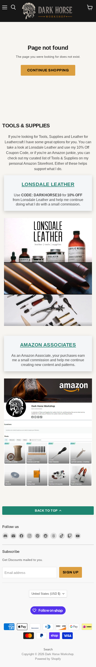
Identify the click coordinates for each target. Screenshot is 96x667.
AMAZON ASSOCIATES (48, 345)
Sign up (70, 572)
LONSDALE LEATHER (48, 184)
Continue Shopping (48, 70)
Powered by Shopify (48, 659)
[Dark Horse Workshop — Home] (48, 11)
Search (48, 649)
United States (45, 593)
